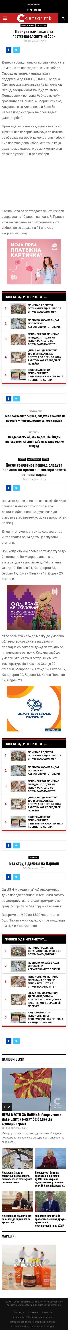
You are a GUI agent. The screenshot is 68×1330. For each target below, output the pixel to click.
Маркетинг (33, 1312)
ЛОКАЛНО (33, 857)
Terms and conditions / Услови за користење (32, 1322)
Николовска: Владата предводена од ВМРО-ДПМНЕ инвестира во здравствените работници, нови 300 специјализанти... (50, 1179)
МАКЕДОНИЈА (27, 25)
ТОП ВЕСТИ (41, 25)
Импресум (18, 1312)
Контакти (47, 1312)
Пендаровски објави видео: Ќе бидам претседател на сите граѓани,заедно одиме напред (34, 441)
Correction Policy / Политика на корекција (32, 1326)
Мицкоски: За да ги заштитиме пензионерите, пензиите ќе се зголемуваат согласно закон (17, 1177)
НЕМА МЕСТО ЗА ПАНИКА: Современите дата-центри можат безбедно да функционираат (31, 1119)
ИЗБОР (45, 459)
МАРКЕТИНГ (34, 4)
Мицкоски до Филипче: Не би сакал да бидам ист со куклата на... (16, 1219)
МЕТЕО (22, 459)
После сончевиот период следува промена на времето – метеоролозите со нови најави (34, 418)
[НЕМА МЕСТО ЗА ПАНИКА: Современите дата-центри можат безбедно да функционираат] (34, 1089)
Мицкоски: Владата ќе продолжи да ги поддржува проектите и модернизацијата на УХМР (50, 1220)
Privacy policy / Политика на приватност (32, 1317)
